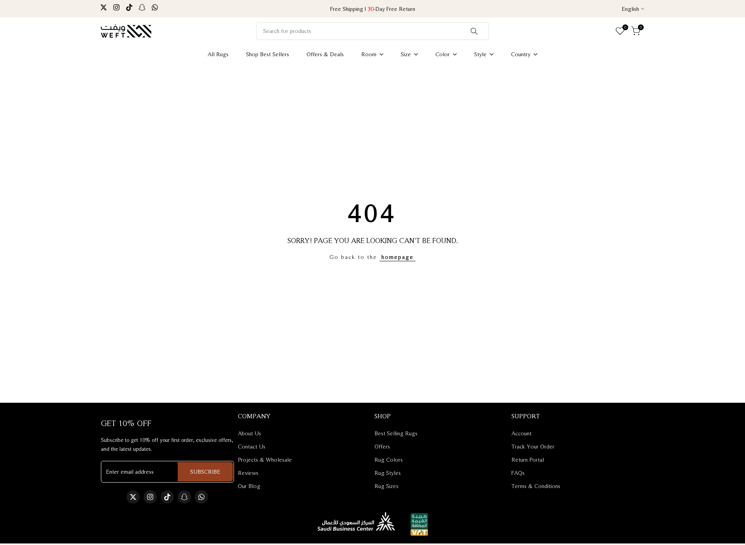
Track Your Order (532, 446)
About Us (249, 433)
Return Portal (527, 459)
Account (521, 433)
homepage (397, 257)
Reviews (248, 472)
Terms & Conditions (535, 486)
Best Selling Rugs (396, 433)
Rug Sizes (386, 486)
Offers (382, 446)
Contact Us (251, 446)
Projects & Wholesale (265, 459)
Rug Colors (388, 459)
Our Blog (249, 486)
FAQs (518, 472)
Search (474, 31)
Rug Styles (387, 472)
